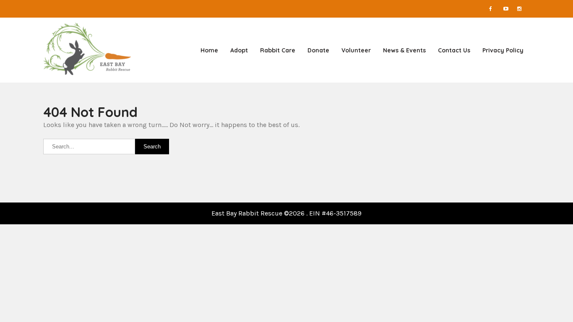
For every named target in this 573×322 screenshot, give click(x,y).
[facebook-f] (495, 8)
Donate (318, 50)
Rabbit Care (277, 50)
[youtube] (509, 8)
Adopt (239, 50)
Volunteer (356, 50)
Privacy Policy (503, 50)
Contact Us (454, 50)
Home (209, 50)
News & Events (404, 50)
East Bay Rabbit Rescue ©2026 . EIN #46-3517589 (286, 213)
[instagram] (523, 8)
